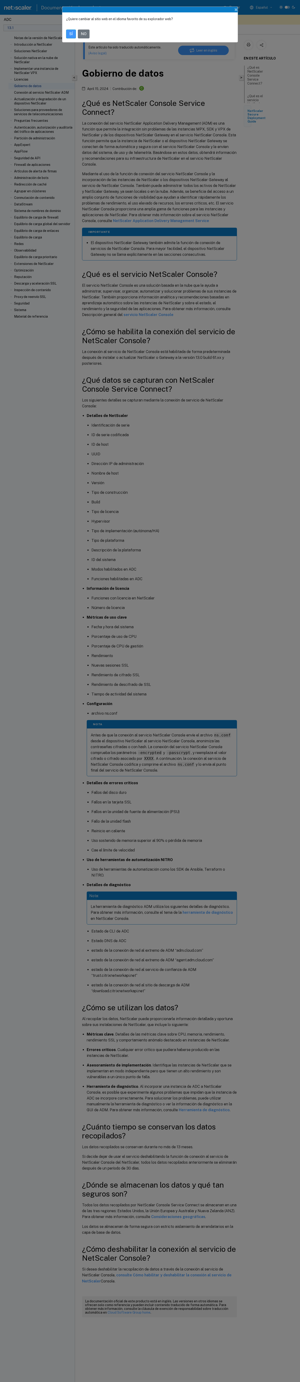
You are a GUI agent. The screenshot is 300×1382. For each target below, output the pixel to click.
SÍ (71, 34)
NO (83, 34)
